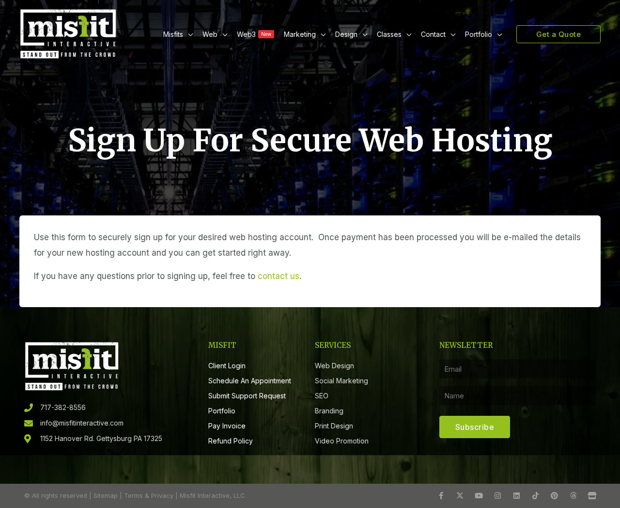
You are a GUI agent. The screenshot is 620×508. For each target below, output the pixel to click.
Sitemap (105, 495)
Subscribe (475, 427)
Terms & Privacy (148, 495)
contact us (278, 276)
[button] (188, 34)
